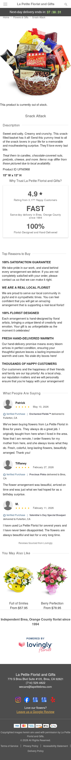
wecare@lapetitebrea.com (35, 687)
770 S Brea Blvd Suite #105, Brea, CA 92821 (36, 679)
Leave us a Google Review (35, 712)
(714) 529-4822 (35, 683)
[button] (62, 751)
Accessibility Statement (55, 746)
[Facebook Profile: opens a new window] (27, 699)
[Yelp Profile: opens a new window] (53, 699)
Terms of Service (9, 746)
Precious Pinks (37, 474)
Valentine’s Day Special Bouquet (47, 515)
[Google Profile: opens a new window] (35, 699)
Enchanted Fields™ (40, 414)
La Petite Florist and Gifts (35, 4)
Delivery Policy (36, 751)
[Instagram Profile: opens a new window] (18, 699)
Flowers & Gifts (20, 17)
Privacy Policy (30, 746)
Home (6, 17)
